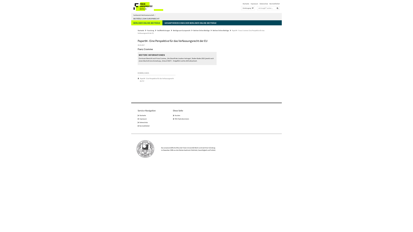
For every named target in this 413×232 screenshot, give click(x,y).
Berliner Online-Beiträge (146, 23)
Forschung (150, 30)
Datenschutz (264, 4)
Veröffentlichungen (163, 30)
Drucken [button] (177, 115)
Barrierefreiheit (275, 4)
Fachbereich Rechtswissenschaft (144, 15)
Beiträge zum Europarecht (146, 18)
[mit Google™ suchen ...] (278, 8)
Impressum (254, 4)
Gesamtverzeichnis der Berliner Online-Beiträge (191, 23)
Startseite (246, 4)
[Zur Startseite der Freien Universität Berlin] (149, 6)
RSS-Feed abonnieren (182, 119)
